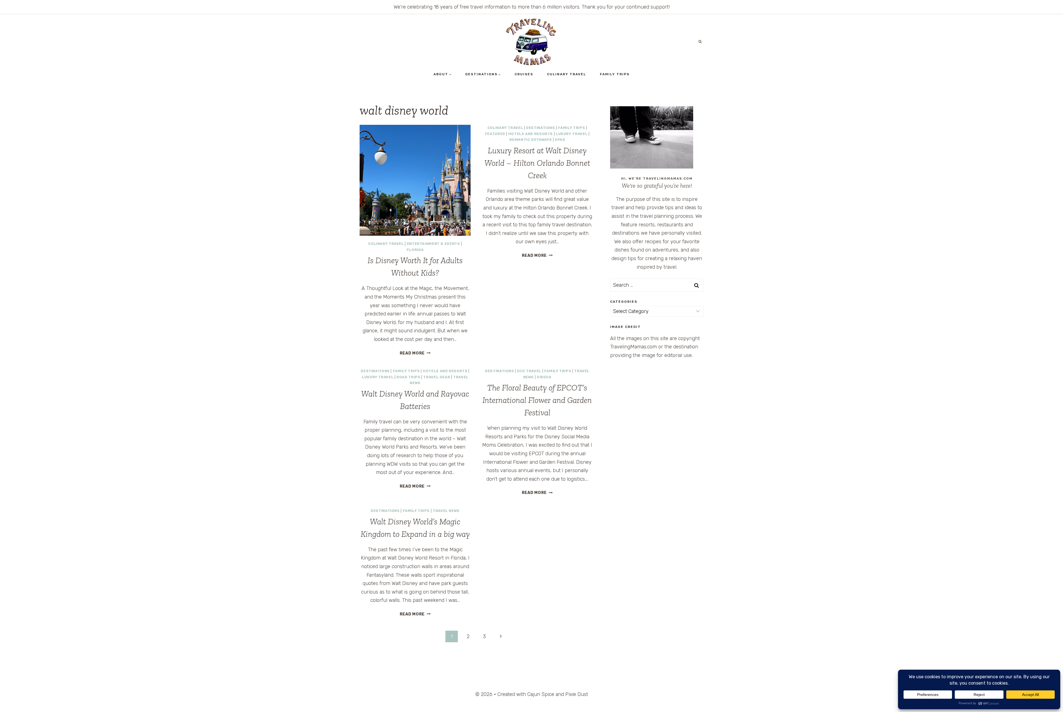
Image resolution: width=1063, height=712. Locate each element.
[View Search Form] (700, 41)
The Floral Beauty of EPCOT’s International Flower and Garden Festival (537, 400)
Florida (415, 250)
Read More (415, 353)
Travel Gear (436, 377)
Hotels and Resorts (530, 134)
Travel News (446, 511)
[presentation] (415, 180)
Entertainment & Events (433, 244)
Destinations (540, 128)
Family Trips (614, 74)
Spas (560, 140)
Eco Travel (529, 371)
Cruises (524, 74)
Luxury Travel (571, 134)
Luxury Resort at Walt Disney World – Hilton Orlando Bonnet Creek (537, 163)
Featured (495, 134)
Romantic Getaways (530, 140)
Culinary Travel (566, 74)
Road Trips (408, 377)
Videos (544, 377)
